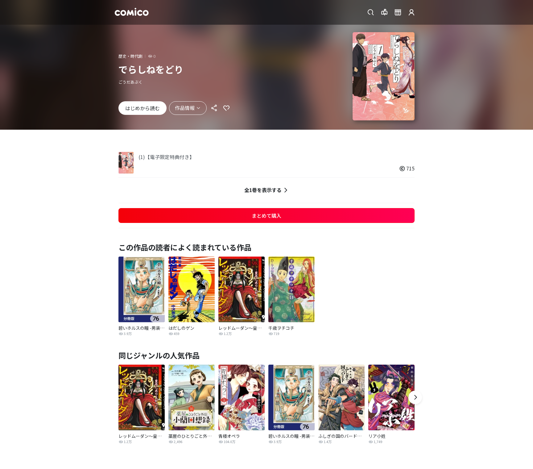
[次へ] (415, 397)
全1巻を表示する (263, 190)
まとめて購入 (266, 215)
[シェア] (214, 108)
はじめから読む (142, 108)
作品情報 (185, 107)
